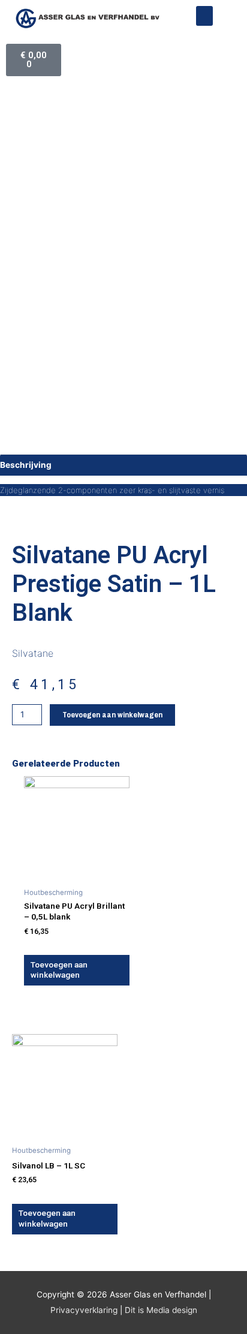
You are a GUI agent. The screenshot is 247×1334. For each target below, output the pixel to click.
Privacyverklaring (84, 1310)
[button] (204, 16)
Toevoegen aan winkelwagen (112, 714)
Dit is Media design (161, 1310)
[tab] (123, 465)
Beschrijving (26, 465)
